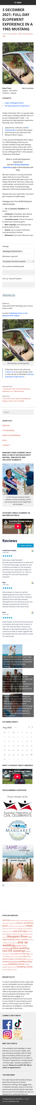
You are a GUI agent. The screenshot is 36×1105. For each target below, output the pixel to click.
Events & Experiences (11, 435)
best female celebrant (8, 923)
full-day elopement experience (17, 106)
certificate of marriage (14, 926)
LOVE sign (19, 934)
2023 (8, 920)
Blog (4, 440)
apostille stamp (14, 920)
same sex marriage (22, 954)
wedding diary (25, 961)
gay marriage (20, 931)
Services (6, 425)
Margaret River (17, 936)
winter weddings (7, 969)
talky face (26, 956)
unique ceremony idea (17, 959)
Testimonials (8, 430)
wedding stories (16, 964)
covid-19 (23, 926)
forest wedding (17, 928)
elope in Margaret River (14, 103)
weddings (5, 964)
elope (29, 925)
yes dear (14, 969)
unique (5, 959)
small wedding (18, 956)
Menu (19, 3)
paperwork (14, 943)
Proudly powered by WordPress (12, 1099)
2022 (4, 920)
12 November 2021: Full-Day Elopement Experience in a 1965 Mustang (16, 388)
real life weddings (13, 951)
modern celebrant (21, 939)
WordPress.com (14, 1101)
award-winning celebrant (26, 920)
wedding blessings (10, 962)
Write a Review (26, 545)
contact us (9, 372)
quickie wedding (19, 948)
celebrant (19, 923)
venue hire (30, 959)
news (9, 943)
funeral (11, 931)
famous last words (7, 928)
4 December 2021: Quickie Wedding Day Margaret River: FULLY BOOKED (16, 398)
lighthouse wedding (11, 934)
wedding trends (24, 966)
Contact (6, 445)
